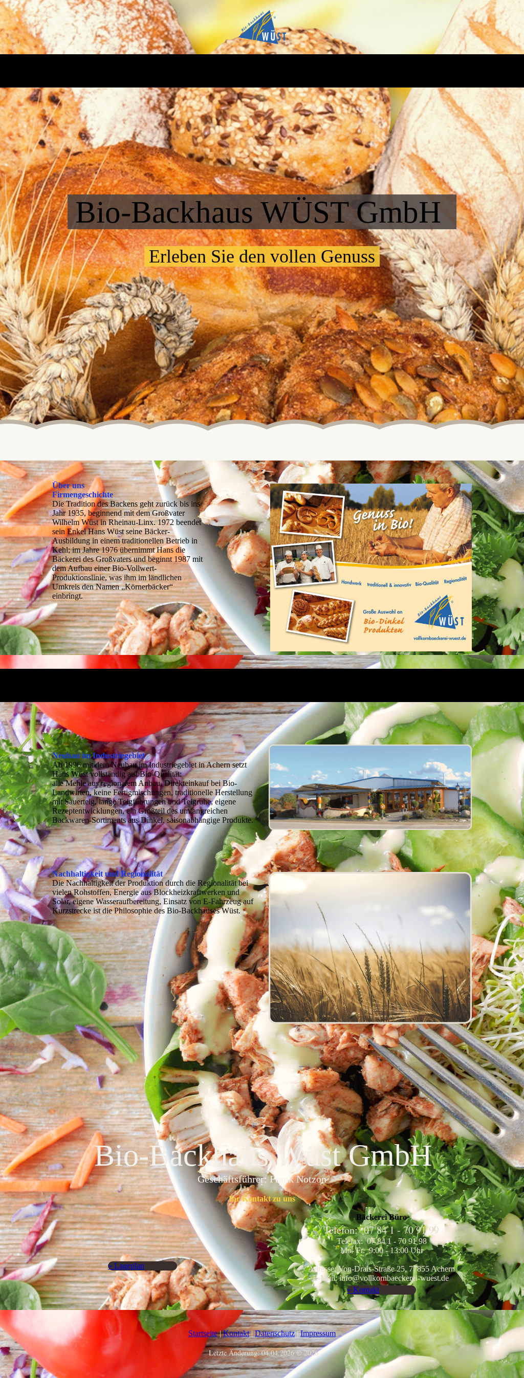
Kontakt (236, 1333)
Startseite (202, 1333)
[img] (262, 27)
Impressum (318, 1333)
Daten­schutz (275, 1333)
